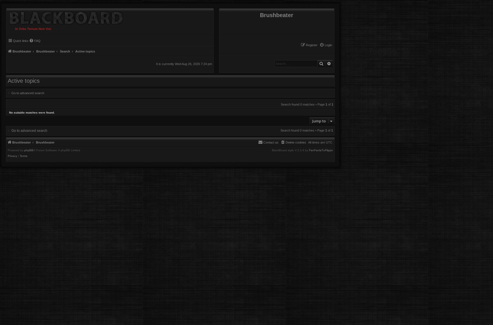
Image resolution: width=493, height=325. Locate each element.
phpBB (28, 150)
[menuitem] (326, 45)
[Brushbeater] (65, 17)
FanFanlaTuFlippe (321, 150)
